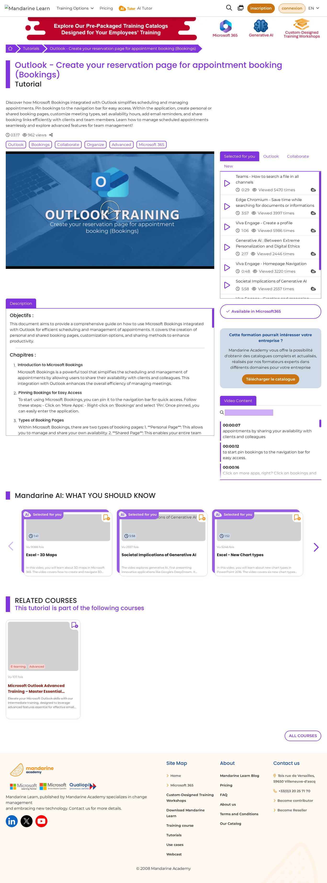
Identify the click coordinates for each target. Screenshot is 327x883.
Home (175, 775)
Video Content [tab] (238, 400)
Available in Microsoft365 (256, 311)
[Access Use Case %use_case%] (159, 517)
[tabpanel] (270, 235)
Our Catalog (230, 823)
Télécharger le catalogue (270, 379)
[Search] (229, 8)
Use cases (174, 845)
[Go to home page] (27, 8)
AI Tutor (144, 8)
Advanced (121, 144)
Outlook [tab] (271, 156)
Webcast (174, 854)
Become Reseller (291, 810)
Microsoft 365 (151, 144)
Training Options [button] (73, 8)
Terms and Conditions (239, 814)
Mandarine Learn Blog (239, 775)
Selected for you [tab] (239, 156)
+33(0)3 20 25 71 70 (294, 791)
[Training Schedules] (240, 9)
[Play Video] (109, 210)
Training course (180, 825)
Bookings (40, 144)
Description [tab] (21, 303)
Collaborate (68, 144)
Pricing (226, 785)
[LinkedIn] (12, 821)
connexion (292, 8)
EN (311, 8)
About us (228, 804)
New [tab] (228, 166)
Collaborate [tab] (298, 156)
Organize (95, 144)
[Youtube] (41, 821)
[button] (315, 546)
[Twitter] (27, 821)
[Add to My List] (105, 518)
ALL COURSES (303, 735)
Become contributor (294, 800)
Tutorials (31, 48)
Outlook (16, 144)
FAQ (223, 795)
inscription (261, 8)
